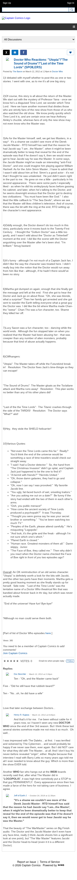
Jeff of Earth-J (20, 795)
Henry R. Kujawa (21, 715)
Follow (70, 661)
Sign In (70, 3)
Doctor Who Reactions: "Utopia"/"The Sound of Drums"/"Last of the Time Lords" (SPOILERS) (41, 63)
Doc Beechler (20, 674)
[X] (6, 52)
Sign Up (7, 3)
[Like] (70, 52)
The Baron (17, 71)
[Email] (15, 52)
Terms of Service (50, 862)
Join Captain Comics (15, 653)
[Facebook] (23, 52)
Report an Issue (26, 862)
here (48, 633)
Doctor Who (57, 71)
